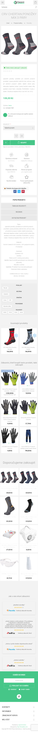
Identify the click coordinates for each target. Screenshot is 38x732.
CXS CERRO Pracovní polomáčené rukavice (28, 390)
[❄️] (16, 329)
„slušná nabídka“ (19, 660)
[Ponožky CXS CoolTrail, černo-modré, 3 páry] (28, 506)
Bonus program (26, 168)
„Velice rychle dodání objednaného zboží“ (19, 644)
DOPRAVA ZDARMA (7, 371)
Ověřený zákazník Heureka (24, 610)
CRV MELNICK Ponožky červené (9, 348)
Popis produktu (19, 200)
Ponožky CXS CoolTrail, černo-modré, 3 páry (28, 518)
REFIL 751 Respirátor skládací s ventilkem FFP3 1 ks (28, 546)
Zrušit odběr (25, 689)
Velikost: (6, 124)
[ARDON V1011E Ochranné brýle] (9, 562)
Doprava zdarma (11, 168)
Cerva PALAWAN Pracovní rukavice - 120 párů (9, 390)
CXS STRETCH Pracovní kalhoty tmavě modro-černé (28, 447)
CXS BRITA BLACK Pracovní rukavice (10, 447)
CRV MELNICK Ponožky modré (28, 348)
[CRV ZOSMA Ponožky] (9, 506)
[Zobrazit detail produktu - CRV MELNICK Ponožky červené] (9, 337)
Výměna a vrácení (11, 157)
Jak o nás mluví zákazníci (19, 596)
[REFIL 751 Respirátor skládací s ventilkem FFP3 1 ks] (28, 534)
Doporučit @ (21, 136)
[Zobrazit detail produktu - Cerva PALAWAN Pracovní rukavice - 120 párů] (9, 378)
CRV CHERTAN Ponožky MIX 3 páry (9, 489)
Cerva (10, 105)
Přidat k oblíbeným (16, 136)
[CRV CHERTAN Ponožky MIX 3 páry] (9, 477)
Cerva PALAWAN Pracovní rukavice (28, 418)
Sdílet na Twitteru (19, 191)
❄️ (16, 335)
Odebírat (13, 689)
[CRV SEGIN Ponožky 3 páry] (28, 477)
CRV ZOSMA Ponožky (9, 517)
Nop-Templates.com (22, 727)
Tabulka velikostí (19, 206)
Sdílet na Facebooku (15, 191)
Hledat (36, 7)
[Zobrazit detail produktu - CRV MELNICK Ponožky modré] (28, 337)
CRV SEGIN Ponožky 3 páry (29, 488)
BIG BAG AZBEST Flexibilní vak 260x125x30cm (9, 546)
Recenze (19, 212)
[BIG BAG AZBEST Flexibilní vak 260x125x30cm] (9, 534)
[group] (28, 378)
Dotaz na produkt (19, 218)
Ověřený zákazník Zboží (25, 633)
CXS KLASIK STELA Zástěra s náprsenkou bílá (28, 574)
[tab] (19, 200)
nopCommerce (22, 725)
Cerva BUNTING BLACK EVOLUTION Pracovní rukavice (10, 419)
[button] (27, 385)
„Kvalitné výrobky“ (19, 605)
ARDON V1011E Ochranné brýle (9, 574)
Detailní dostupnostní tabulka (16, 188)
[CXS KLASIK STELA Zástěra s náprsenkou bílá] (28, 562)
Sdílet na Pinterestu (23, 191)
